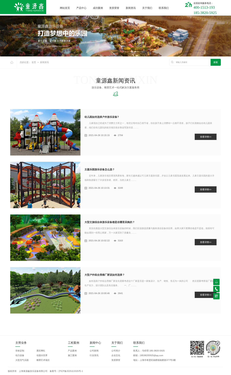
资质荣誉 (114, 8)
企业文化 (115, 355)
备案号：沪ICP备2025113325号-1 (66, 371)
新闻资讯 (131, 8)
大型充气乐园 (22, 360)
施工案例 (72, 355)
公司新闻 (94, 350)
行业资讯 (94, 355)
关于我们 (147, 8)
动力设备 (19, 355)
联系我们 (164, 8)
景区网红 (40, 350)
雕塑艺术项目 (43, 360)
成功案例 (98, 8)
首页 (34, 62)
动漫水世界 (41, 355)
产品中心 (81, 8)
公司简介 (115, 350)
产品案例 (72, 350)
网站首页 (65, 8)
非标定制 (19, 350)
